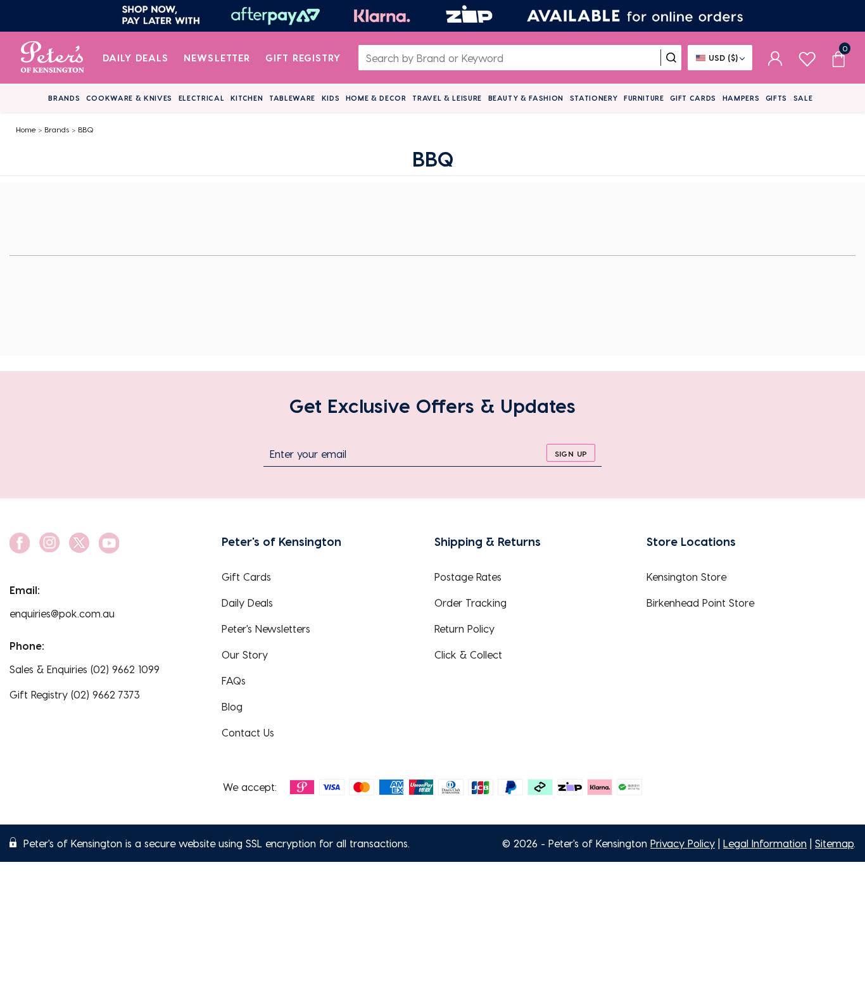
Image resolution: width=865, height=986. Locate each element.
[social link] (19, 543)
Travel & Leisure (447, 98)
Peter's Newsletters (266, 629)
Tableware (292, 98)
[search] (671, 57)
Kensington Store (686, 577)
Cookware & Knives (129, 98)
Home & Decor (376, 98)
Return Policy (464, 629)
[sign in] (775, 57)
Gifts (776, 98)
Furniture (644, 98)
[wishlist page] (807, 57)
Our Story (245, 654)
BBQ (86, 129)
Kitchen (246, 98)
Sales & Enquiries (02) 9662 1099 (84, 669)
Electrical (202, 98)
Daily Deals (136, 57)
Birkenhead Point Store (700, 603)
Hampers (741, 98)
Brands (64, 98)
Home (26, 129)
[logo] (52, 58)
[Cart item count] (838, 57)
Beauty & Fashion (526, 98)
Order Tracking (470, 603)
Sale (803, 98)
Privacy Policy (682, 843)
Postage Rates (468, 577)
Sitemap (834, 843)
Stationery (594, 98)
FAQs (234, 680)
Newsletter (217, 57)
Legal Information (765, 843)
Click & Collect (468, 654)
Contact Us (248, 732)
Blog (232, 706)
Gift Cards (693, 98)
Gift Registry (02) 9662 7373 (74, 694)
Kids (331, 98)
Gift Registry (303, 57)
